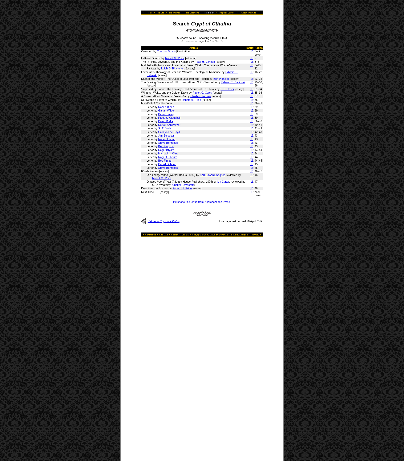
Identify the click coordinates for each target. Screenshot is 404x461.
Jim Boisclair (166, 135)
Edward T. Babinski (233, 82)
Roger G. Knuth (167, 157)
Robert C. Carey (202, 92)
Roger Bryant (166, 149)
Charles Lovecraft (183, 184)
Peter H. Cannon (205, 61)
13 (251, 51)
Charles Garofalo (200, 96)
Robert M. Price (174, 58)
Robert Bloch (166, 107)
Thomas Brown (166, 51)
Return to (163, 221)
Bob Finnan (165, 160)
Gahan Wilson (166, 110)
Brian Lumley (166, 114)
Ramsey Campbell (169, 117)
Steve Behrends (168, 142)
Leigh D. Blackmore (173, 68)
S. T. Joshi (227, 89)
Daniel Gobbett (167, 164)
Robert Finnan (166, 139)
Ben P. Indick (221, 78)
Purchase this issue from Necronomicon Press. (202, 201)
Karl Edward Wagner (212, 175)
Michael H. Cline (168, 153)
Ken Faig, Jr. (166, 146)
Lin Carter (223, 181)
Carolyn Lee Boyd (169, 132)
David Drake (165, 121)
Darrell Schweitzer (169, 124)
